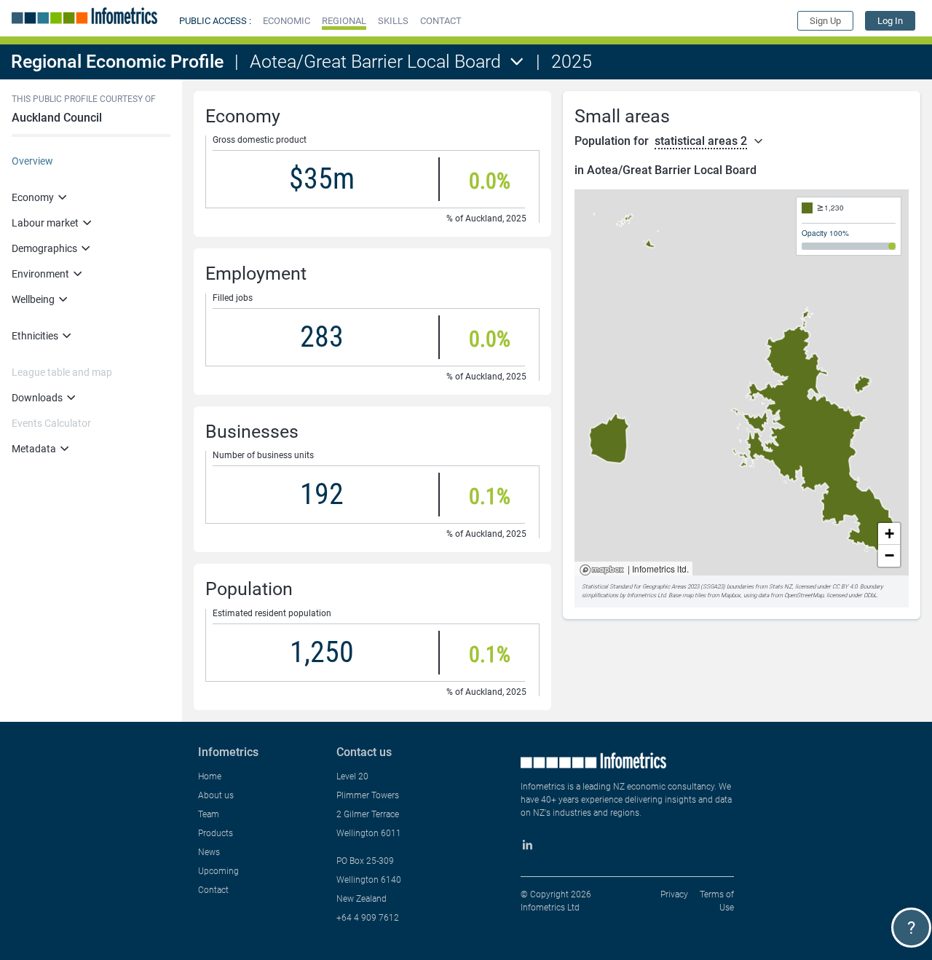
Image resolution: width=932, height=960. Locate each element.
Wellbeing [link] (33, 299)
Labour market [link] (45, 223)
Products (215, 833)
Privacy (674, 894)
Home (209, 776)
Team (208, 814)
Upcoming (218, 871)
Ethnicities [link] (35, 336)
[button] (286, 20)
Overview (32, 161)
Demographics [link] (44, 248)
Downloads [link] (37, 398)
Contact (213, 890)
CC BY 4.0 (844, 586)
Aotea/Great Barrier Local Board (375, 61)
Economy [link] (33, 197)
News (209, 852)
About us (216, 795)
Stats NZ (780, 586)
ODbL (870, 595)
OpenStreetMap (804, 595)
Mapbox (601, 570)
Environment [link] (40, 274)
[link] (890, 21)
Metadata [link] (34, 449)
